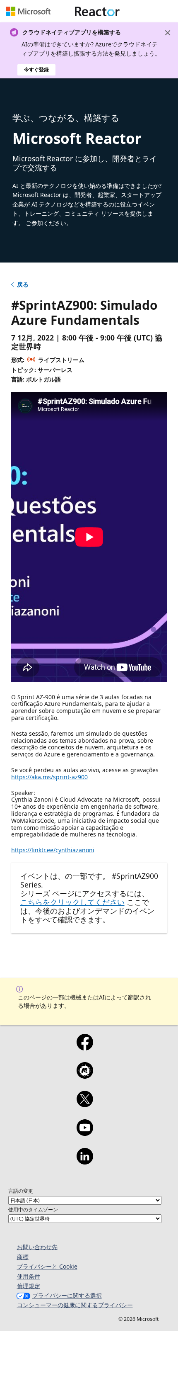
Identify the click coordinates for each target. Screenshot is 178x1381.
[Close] (167, 32)
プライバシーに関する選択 (67, 1295)
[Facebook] (84, 1047)
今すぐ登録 (36, 69)
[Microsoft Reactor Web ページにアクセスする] (97, 11)
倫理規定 (28, 1286)
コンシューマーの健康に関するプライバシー (75, 1305)
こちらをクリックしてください (72, 902)
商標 (23, 1257)
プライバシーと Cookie (47, 1266)
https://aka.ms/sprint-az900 (49, 777)
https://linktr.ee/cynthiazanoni (52, 850)
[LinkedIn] (84, 1161)
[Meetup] (84, 1075)
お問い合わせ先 (37, 1247)
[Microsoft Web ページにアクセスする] (28, 11)
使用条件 (28, 1276)
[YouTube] (84, 1133)
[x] (84, 1104)
